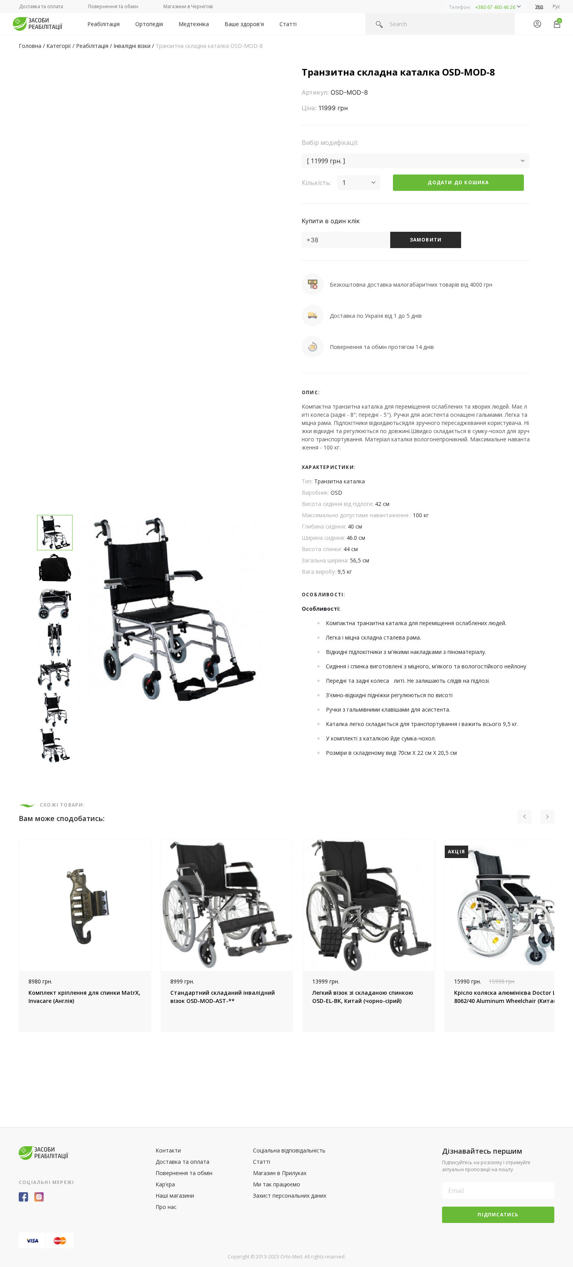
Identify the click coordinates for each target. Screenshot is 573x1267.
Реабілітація (103, 24)
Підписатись (498, 1214)
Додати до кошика (458, 182)
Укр (539, 6)
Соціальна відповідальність (289, 1150)
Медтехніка (194, 24)
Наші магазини (175, 1195)
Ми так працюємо (276, 1184)
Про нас (166, 1207)
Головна (30, 45)
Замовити (426, 239)
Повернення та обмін (113, 6)
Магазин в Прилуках (279, 1173)
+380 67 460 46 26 (495, 7)
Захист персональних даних (289, 1195)
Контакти (168, 1150)
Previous (13, 935)
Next (560, 935)
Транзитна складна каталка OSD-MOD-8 (209, 45)
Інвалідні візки (131, 45)
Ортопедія (149, 24)
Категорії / (61, 45)
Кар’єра (165, 1184)
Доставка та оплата (41, 6)
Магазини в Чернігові (188, 6)
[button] (485, 6)
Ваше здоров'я (244, 24)
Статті (288, 24)
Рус (556, 6)
